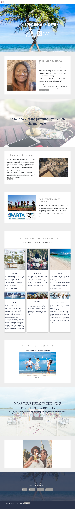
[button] (7, 2)
